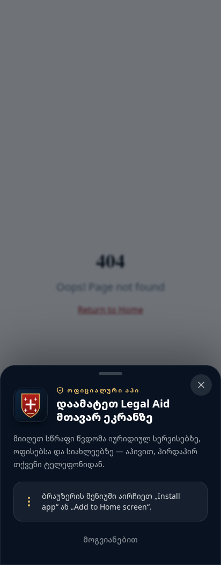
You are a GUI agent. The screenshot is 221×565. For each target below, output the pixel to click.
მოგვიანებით (110, 539)
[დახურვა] (110, 282)
